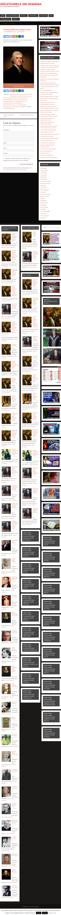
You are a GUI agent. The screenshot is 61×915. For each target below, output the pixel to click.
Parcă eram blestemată (46, 90)
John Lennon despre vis (46, 151)
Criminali (42, 175)
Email (5, 148)
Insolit (41, 185)
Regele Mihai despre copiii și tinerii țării (15, 822)
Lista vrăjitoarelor (44, 194)
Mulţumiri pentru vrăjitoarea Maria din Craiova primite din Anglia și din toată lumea (49, 75)
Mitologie (42, 200)
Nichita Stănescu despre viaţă (47, 143)
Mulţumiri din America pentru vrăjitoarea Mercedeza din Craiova (15, 470)
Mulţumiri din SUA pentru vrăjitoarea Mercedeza (14, 306)
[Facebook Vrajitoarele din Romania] (59, 367)
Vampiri (42, 217)
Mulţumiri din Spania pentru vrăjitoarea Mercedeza (15, 505)
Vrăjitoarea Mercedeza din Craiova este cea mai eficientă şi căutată (15, 525)
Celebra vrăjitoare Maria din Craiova (49, 96)
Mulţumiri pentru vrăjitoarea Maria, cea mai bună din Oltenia (15, 365)
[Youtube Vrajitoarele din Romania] (59, 370)
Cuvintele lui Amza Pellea (46, 155)
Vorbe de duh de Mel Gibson (27, 115)
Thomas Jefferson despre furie (14, 871)
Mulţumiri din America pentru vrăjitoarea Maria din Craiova (14, 417)
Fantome (42, 179)
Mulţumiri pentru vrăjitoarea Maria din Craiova (14, 398)
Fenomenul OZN (44, 181)
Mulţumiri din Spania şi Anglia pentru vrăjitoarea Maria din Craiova (14, 237)
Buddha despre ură (45, 153)
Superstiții (42, 213)
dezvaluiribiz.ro (13, 94)
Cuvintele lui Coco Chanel (46, 136)
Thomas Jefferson (13, 96)
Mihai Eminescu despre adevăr (48, 149)
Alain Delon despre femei (46, 140)
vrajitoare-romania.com (22, 96)
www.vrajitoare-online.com (20, 101)
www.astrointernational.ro (8, 99)
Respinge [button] (45, 913)
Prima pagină (5, 23)
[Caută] (57, 228)
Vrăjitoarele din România (21, 4)
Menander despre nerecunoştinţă (48, 157)
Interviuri (42, 187)
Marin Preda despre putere (8, 115)
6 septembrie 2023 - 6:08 (10, 31)
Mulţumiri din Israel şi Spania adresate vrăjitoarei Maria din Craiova (15, 272)
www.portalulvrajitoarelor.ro (9, 101)
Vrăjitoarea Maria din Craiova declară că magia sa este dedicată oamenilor (15, 254)
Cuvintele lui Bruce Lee (14, 837)
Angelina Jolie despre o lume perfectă (49, 134)
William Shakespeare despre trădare (49, 138)
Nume (5, 143)
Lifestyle (42, 192)
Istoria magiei (43, 190)
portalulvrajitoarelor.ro (27, 94)
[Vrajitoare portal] (59, 373)
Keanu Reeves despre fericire (15, 770)
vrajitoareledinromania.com (14, 97)
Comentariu (6, 130)
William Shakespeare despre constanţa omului (14, 669)
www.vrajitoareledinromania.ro (9, 104)
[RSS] (59, 379)
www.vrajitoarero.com (7, 106)
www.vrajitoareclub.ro (18, 103)
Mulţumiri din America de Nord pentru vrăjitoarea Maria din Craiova (14, 434)
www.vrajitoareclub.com (8, 103)
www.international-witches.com (20, 99)
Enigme (42, 177)
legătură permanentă (9, 108)
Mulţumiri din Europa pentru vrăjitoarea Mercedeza (15, 487)
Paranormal (43, 207)
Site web (5, 153)
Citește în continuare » (10, 247)
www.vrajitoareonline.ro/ (22, 104)
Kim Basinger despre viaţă (14, 787)
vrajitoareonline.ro (24, 97)
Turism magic (43, 215)
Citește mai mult (52, 913)
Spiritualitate (12, 23)
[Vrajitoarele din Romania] (59, 376)
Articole (42, 168)
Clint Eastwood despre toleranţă (48, 130)
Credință (42, 172)
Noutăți (42, 205)
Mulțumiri (42, 202)
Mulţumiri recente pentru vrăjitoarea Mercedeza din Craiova (15, 452)
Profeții (42, 209)
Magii (41, 198)
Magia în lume (43, 196)
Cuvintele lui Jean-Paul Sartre (14, 805)
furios (20, 94)
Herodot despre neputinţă (46, 132)
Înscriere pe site (44, 183)
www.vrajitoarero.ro (17, 106)
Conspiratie (43, 170)
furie (18, 94)
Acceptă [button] (38, 913)
